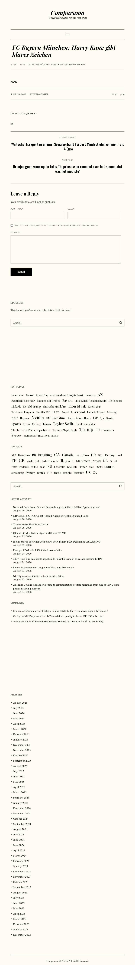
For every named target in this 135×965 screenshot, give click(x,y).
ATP (13, 455)
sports (109, 466)
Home (13, 64)
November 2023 (22, 876)
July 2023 (18, 897)
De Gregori (115, 400)
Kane (22, 64)
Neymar (24, 418)
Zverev (16, 435)
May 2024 (18, 845)
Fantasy (109, 455)
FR (14, 460)
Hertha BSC (43, 412)
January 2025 (20, 802)
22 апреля (17, 395)
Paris (71, 418)
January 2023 (20, 929)
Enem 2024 (94, 406)
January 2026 (20, 739)
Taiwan (47, 424)
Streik (26, 424)
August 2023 (20, 892)
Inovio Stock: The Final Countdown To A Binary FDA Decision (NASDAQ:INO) (57, 541)
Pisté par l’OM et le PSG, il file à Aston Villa (37, 550)
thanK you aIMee (86, 424)
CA (57, 454)
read (42, 467)
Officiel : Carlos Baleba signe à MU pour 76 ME (39, 533)
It (62, 460)
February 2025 (21, 797)
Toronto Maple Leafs (65, 430)
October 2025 (20, 755)
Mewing (112, 412)
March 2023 (20, 919)
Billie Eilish (81, 400)
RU (49, 466)
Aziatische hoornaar (23, 400)
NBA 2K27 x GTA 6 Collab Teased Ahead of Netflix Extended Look (50, 515)
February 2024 (21, 861)
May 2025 (18, 781)
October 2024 (20, 818)
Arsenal (90, 395)
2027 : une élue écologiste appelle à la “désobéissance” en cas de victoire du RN (57, 558)
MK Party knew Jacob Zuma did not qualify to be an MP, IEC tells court (63, 616)
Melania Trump (96, 412)
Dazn (86, 455)
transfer (79, 473)
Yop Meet (27, 310)
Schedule (59, 467)
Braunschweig (98, 400)
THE (49, 473)
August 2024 (20, 829)
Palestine (59, 418)
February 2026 (21, 734)
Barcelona (24, 455)
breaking (45, 455)
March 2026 (20, 729)
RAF (95, 418)
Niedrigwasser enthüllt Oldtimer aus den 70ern (38, 576)
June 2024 (19, 839)
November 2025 (22, 750)
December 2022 (22, 934)
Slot (91, 467)
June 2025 (19, 776)
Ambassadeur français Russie (67, 395)
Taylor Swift (63, 423)
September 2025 (22, 760)
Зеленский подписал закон (41, 435)
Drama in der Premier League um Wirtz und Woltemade (43, 567)
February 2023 (21, 924)
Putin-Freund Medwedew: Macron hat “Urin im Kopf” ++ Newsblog (66, 621)
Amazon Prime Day (37, 395)
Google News (28, 113)
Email (71, 209)
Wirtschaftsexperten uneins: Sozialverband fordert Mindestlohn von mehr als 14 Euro (67, 146)
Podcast (24, 467)
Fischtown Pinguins (22, 412)
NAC (14, 418)
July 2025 (18, 771)
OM (48, 418)
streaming (17, 473)
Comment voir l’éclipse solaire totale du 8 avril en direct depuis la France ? (67, 611)
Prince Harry (83, 418)
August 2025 (20, 766)
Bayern (67, 400)
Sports (16, 424)
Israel (65, 412)
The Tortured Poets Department (30, 430)
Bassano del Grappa (48, 400)
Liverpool (78, 412)
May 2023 (18, 908)
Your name (17, 209)
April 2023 (19, 913)
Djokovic (16, 406)
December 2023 (22, 871)
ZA (95, 472)
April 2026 (19, 723)
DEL (100, 455)
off (115, 461)
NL (105, 460)
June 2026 (19, 713)
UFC (98, 430)
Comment (16, 232)
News (96, 461)
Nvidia (37, 417)
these (57, 473)
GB (22, 460)
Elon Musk (77, 405)
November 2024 (22, 813)
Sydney (36, 424)
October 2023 (20, 882)
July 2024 (18, 834)
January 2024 (20, 866)
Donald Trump (32, 406)
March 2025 (20, 792)
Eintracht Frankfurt (54, 406)
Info (38, 461)
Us (88, 472)
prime (34, 467)
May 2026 (18, 718)
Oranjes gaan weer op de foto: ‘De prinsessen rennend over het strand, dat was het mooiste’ (67, 169)
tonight (67, 473)
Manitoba (83, 461)
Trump (86, 429)
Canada (68, 455)
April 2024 (19, 850)
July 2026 (18, 708)
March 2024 (20, 855)
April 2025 (19, 787)
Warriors (109, 430)
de (12, 123)
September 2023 (22, 887)
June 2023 (19, 903)
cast (78, 455)
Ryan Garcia (106, 418)
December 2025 (22, 744)
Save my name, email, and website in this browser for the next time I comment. (56, 225)
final (119, 455)
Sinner (83, 467)
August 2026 (20, 702)
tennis (41, 473)
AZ (100, 394)
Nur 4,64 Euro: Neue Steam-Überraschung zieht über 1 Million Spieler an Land (56, 507)
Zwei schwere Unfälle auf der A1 (31, 524)
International (50, 461)
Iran (56, 411)
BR (34, 455)
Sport (99, 467)
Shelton (72, 467)
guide (30, 461)
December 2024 (22, 808)
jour (68, 461)
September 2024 (22, 824)
